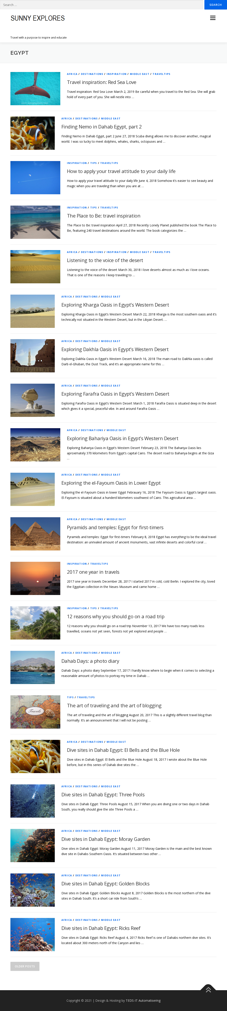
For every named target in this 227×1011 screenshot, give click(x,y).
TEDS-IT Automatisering (143, 1000)
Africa (72, 74)
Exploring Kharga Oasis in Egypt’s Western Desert (115, 304)
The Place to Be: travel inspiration (103, 215)
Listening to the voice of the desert (105, 260)
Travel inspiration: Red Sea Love (101, 82)
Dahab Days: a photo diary (90, 660)
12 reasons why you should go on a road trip (115, 616)
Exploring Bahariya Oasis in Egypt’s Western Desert (122, 438)
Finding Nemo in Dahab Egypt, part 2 (101, 126)
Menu (213, 18)
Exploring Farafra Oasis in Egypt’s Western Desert (115, 393)
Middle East (139, 74)
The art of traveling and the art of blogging (114, 705)
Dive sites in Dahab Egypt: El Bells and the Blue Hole (123, 750)
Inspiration (117, 74)
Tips (93, 163)
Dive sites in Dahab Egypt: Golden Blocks (105, 883)
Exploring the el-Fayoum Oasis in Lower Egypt (111, 482)
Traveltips (161, 74)
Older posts (25, 966)
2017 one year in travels (93, 571)
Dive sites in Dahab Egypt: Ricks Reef (101, 928)
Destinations (92, 74)
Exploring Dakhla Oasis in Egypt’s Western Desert (114, 349)
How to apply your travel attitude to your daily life (121, 171)
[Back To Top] (208, 990)
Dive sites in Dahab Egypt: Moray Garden (105, 839)
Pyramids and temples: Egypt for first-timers (115, 527)
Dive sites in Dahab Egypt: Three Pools (103, 794)
